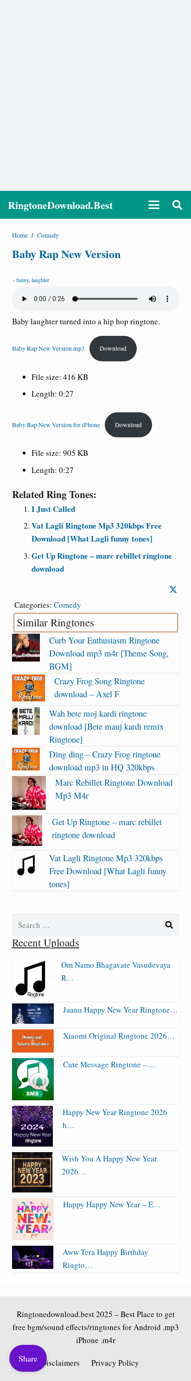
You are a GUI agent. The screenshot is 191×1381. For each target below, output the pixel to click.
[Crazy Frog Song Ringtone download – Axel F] (28, 698)
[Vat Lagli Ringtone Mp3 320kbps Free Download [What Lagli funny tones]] (26, 876)
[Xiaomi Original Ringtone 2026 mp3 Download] (33, 1049)
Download (113, 348)
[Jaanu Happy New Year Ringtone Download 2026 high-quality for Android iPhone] (33, 1020)
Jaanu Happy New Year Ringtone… (120, 1009)
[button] (154, 204)
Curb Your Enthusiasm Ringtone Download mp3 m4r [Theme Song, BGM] (109, 653)
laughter (40, 280)
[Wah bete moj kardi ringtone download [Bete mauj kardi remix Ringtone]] (26, 731)
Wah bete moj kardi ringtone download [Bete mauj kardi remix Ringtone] (106, 726)
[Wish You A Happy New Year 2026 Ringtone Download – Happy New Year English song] (32, 1189)
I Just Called (53, 509)
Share (28, 1358)
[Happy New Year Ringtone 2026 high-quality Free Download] (32, 1143)
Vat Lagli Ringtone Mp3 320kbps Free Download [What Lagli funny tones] (107, 870)
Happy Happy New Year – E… (112, 1204)
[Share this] (173, 589)
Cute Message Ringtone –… (109, 1064)
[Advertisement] (95, 95)
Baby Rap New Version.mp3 (48, 348)
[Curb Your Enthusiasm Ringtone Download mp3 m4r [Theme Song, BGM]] (26, 658)
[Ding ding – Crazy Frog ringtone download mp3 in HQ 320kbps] (26, 767)
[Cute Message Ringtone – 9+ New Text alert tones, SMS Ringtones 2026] (33, 1097)
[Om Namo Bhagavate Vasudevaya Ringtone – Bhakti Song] (32, 995)
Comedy (67, 604)
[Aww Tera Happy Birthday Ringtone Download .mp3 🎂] (32, 1266)
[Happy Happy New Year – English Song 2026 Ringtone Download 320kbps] (33, 1237)
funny (22, 280)
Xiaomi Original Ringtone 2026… (119, 1035)
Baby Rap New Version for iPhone (56, 425)
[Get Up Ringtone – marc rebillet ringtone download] (27, 843)
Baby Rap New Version (66, 254)
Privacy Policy (115, 1362)
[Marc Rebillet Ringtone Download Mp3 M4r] (29, 806)
